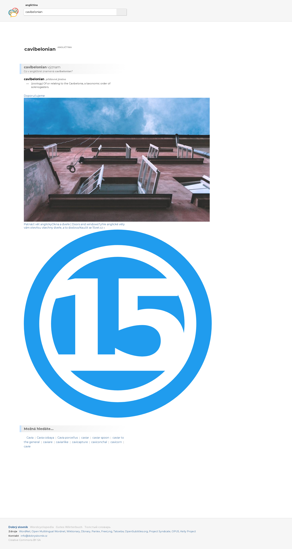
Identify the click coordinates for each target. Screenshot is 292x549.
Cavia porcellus (67, 437)
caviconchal (99, 442)
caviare (48, 442)
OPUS (175, 531)
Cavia (30, 437)
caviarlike (62, 442)
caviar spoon (100, 437)
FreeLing (106, 531)
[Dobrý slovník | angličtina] (13, 12)
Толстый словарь (97, 527)
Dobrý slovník (18, 527)
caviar (85, 437)
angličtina (31, 5)
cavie (27, 446)
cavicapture (80, 442)
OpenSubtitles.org (136, 531)
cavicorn (116, 442)
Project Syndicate (160, 531)
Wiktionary (73, 531)
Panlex (96, 531)
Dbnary (85, 531)
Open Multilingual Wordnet (48, 531)
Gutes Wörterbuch (69, 527)
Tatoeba (118, 531)
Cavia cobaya (45, 437)
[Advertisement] (164, 53)
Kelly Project (188, 531)
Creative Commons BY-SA (24, 540)
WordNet (24, 531)
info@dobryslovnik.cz (34, 535)
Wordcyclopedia (42, 527)
